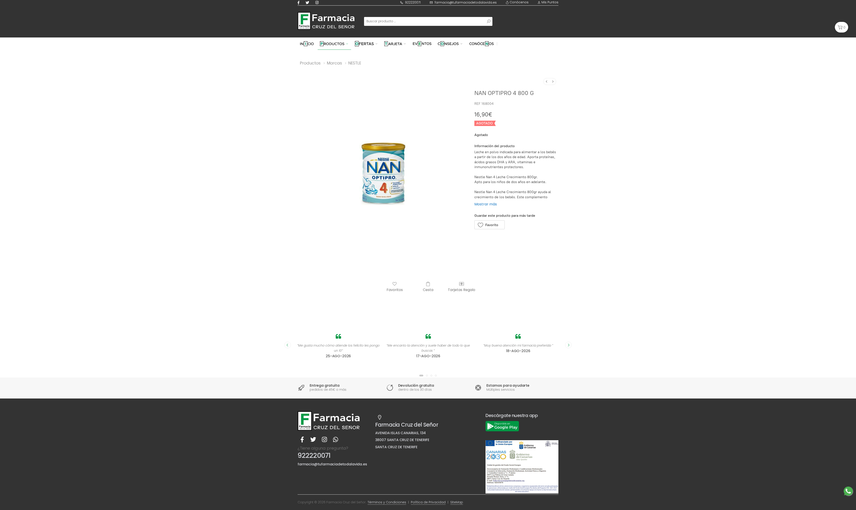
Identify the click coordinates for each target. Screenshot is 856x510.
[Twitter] (308, 2)
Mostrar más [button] (485, 204)
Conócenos (519, 2)
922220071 (413, 2)
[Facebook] (299, 2)
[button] (841, 27)
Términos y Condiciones (387, 502)
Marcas (334, 63)
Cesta (428, 289)
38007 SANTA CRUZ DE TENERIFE (402, 439)
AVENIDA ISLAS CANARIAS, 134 (400, 433)
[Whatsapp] (335, 439)
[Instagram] (317, 2)
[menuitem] (546, 81)
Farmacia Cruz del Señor (406, 424)
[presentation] (287, 345)
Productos (310, 63)
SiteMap (456, 502)
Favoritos (395, 289)
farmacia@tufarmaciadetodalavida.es (466, 2)
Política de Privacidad (428, 502)
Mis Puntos (549, 2)
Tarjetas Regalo (461, 289)
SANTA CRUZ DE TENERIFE (396, 447)
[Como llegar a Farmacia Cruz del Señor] (379, 417)
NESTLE (354, 63)
